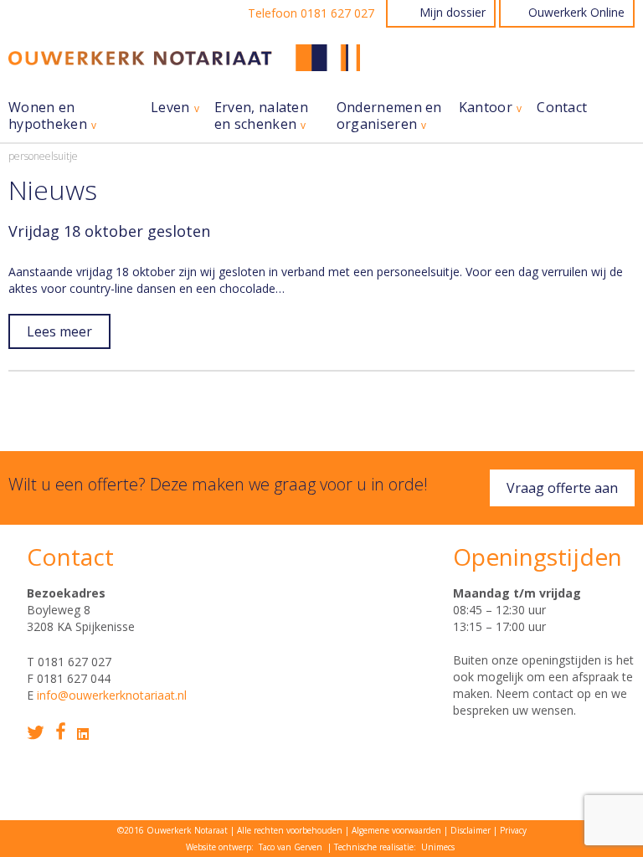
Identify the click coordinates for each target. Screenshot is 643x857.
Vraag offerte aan (562, 488)
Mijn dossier (452, 12)
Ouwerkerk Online (576, 12)
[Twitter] (35, 733)
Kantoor (485, 107)
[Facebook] (60, 731)
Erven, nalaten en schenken (261, 116)
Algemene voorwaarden (396, 830)
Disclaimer (470, 830)
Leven (170, 107)
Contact (562, 107)
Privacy (513, 830)
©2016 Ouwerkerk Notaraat (172, 830)
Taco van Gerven (290, 847)
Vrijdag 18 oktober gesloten (109, 231)
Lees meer (59, 331)
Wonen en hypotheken (47, 116)
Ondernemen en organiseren (389, 116)
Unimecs (438, 847)
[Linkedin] (83, 734)
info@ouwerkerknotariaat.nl (112, 695)
